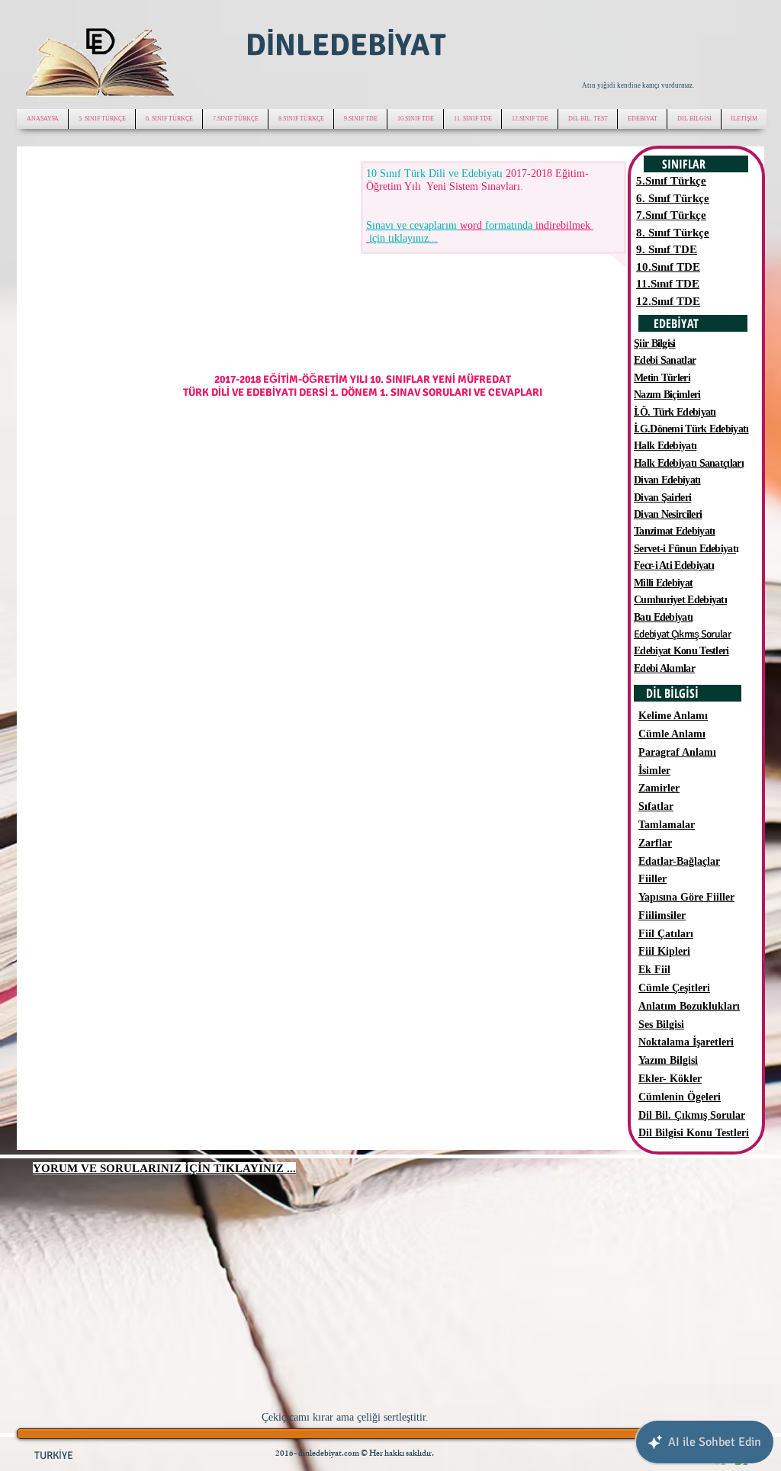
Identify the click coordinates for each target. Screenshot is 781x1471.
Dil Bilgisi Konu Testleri (693, 1133)
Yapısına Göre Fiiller (686, 897)
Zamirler (659, 788)
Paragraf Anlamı (677, 752)
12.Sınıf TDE (668, 301)
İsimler (654, 770)
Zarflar (655, 843)
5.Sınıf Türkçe (671, 181)
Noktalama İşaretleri (686, 1042)
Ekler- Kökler (670, 1078)
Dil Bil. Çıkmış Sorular (691, 1115)
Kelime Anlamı (673, 715)
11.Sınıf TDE (667, 284)
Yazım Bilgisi (668, 1060)
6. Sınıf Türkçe (672, 198)
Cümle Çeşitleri (674, 988)
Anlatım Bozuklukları (689, 1006)
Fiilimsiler (662, 915)
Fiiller (652, 879)
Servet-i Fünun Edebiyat (685, 548)
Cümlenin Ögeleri (679, 1097)
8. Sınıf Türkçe (672, 232)
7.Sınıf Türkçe (671, 215)
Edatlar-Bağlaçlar (679, 861)
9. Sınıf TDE (666, 249)
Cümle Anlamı (671, 734)
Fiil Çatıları (665, 933)
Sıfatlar (655, 806)
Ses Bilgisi (661, 1024)
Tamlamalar (666, 824)
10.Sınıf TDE (668, 267)
